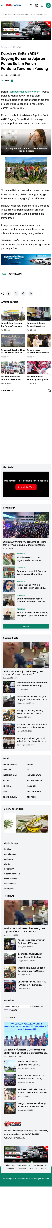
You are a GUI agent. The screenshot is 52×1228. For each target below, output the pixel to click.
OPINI (5, 792)
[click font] (2, 81)
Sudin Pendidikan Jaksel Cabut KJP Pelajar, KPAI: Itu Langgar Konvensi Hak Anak (31, 600)
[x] (16, 293)
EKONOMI (7, 770)
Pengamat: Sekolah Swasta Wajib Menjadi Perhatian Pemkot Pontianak (31, 573)
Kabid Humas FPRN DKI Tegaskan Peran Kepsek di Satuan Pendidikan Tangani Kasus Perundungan (31, 587)
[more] (38, 293)
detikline (7, 849)
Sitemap (22, 1169)
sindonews (8, 859)
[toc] (49, 371)
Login (43, 1169)
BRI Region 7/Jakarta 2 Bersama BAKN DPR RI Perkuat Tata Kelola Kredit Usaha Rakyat (25, 1051)
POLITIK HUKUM (34, 792)
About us (10, 1165)
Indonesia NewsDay (25, 1179)
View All (26, 626)
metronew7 (9, 869)
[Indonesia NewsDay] (13, 5)
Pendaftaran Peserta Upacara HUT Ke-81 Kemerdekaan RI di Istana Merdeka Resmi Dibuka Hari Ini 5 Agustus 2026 (32, 1063)
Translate (13, 1010)
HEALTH (30, 770)
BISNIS (30, 764)
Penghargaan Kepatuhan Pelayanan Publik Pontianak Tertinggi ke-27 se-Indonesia (38, 351)
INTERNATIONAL (10, 775)
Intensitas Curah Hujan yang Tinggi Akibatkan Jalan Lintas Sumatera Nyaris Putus (32, 698)
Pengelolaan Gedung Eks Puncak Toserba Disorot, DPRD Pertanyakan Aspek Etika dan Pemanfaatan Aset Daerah (12, 324)
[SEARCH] (31, 5)
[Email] (30, 293)
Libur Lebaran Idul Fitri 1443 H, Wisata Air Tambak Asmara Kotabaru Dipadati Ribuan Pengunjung (32, 726)
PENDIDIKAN (21, 554)
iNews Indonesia (11, 878)
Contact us (22, 1165)
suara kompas (10, 854)
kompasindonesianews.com (25, 91)
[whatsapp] (23, 293)
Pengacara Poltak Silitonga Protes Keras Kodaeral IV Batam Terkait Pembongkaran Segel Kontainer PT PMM (32, 1105)
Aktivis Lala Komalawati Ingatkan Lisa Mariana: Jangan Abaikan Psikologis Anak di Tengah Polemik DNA (32, 559)
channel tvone (10, 883)
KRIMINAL (7, 786)
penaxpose (8, 888)
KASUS (6, 781)
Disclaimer (10, 1169)
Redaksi (33, 1169)
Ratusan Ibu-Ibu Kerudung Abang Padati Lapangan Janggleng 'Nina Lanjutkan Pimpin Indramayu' (39, 378)
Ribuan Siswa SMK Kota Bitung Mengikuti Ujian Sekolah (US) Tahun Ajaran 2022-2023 (32, 614)
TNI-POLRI (31, 797)
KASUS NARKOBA (34, 781)
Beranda (4, 47)
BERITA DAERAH (15, 47)
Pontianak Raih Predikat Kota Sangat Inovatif (13, 351)
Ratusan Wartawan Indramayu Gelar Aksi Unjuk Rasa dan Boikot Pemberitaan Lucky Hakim (12, 378)
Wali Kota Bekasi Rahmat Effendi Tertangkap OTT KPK (33, 1091)
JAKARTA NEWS (34, 775)
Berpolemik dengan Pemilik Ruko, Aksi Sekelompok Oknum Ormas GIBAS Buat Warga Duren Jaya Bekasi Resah (37, 324)
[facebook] (8, 293)
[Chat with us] (48, 5)
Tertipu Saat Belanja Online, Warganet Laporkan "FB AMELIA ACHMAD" (23, 673)
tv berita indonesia (12, 874)
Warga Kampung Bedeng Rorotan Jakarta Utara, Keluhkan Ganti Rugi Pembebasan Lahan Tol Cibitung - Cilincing (30, 712)
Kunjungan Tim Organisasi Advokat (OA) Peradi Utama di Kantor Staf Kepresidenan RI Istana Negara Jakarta (33, 740)
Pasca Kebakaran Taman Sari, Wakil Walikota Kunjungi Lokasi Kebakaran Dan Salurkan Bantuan (33, 684)
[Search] (2, 5)
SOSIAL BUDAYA (10, 797)
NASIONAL (31, 786)
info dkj (7, 864)
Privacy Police (37, 1165)
